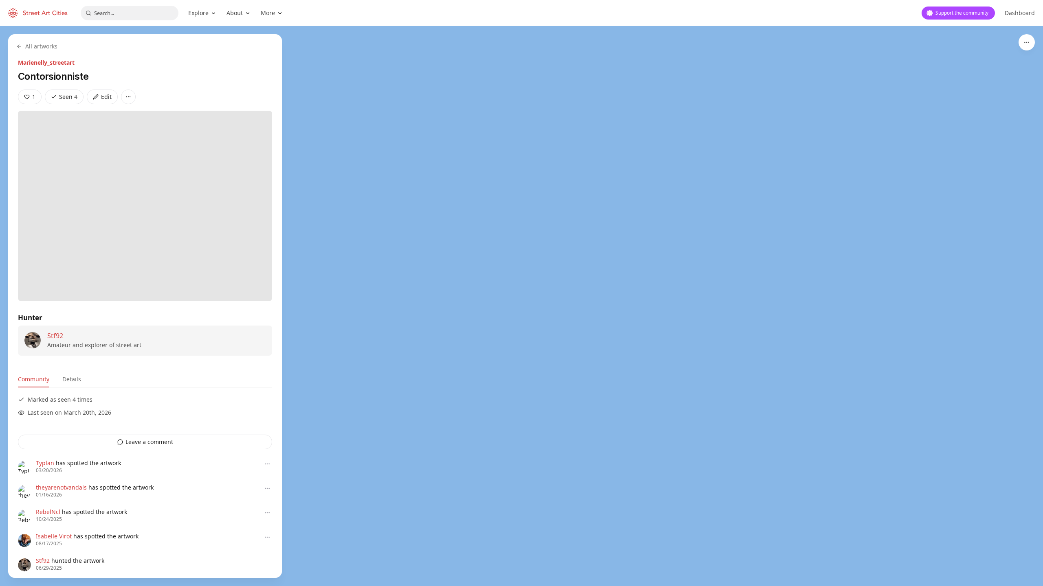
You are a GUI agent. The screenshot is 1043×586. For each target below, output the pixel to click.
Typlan (45, 463)
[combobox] (129, 13)
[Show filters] (1027, 42)
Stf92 (55, 335)
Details (71, 379)
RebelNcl (48, 512)
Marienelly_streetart (46, 62)
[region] (521, 306)
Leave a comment (149, 442)
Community (33, 379)
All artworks (41, 46)
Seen (68, 97)
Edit (106, 97)
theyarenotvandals (61, 487)
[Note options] (267, 464)
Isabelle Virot (54, 536)
